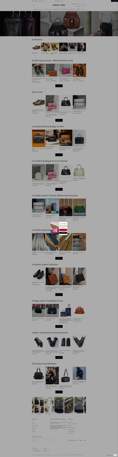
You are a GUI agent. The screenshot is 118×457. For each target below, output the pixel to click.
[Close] (66, 222)
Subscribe (63, 232)
